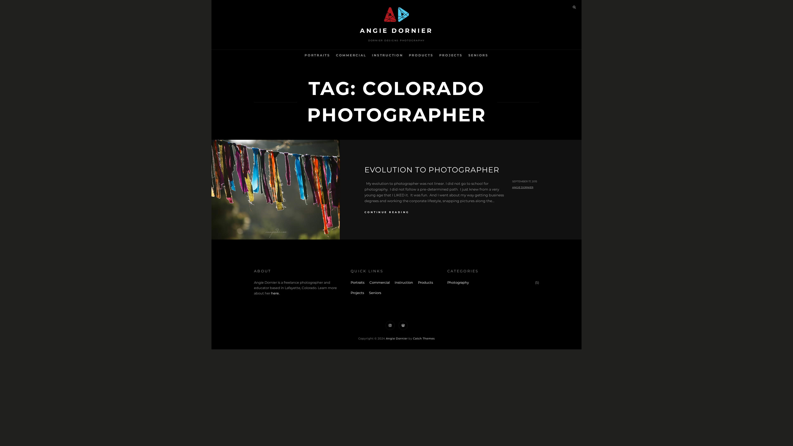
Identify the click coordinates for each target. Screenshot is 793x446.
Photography (458, 283)
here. (275, 293)
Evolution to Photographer (431, 169)
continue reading (386, 212)
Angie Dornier (396, 30)
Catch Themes (424, 338)
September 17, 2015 (524, 181)
